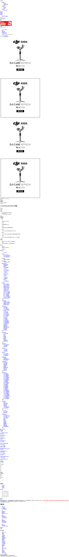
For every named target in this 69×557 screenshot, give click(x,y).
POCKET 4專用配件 (6, 284)
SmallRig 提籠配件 (6, 320)
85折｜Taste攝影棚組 (6, 295)
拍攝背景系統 (4, 401)
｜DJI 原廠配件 (6, 277)
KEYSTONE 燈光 (6, 313)
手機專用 (5, 266)
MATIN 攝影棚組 (6, 380)
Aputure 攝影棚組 (6, 373)
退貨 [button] (5, 16)
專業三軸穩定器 (6, 264)
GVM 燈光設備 (6, 311)
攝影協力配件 (5, 346)
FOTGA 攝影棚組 (6, 374)
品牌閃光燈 (3, 348)
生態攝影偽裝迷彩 (6, 426)
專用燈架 (5, 338)
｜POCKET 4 (5, 268)
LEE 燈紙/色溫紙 (6, 333)
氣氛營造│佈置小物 (6, 304)
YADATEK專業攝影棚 (7, 395)
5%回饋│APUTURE (6, 288)
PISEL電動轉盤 (6, 385)
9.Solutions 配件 (4, 410)
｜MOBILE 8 (5, 272)
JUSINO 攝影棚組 (6, 378)
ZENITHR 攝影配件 (6, 398)
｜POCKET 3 (5, 269)
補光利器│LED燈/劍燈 (7, 302)
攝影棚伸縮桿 (5, 412)
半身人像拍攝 (5, 362)
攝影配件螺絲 (5, 425)
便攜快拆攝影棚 (6, 367)
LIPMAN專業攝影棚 (6, 379)
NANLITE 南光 (6, 316)
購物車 (1, 12)
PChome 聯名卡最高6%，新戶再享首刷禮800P (8, 243)
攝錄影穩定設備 (4, 263)
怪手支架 (5, 420)
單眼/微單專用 (6, 265)
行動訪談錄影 (5, 364)
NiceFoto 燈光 (5, 317)
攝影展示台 (5, 424)
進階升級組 (5, 369)
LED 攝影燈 (5, 324)
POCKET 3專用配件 (6, 270)
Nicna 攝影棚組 (6, 381)
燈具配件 (5, 336)
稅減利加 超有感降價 (6, 287)
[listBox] (34, 472)
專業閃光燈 (3, 352)
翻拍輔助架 (5, 422)
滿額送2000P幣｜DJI (6, 286)
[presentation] (34, 77)
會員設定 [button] (7, 16)
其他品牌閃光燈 (6, 355)
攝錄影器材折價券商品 (7, 259)
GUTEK (5, 310)
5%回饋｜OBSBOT (6, 290)
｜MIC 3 (5, 276)
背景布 (4, 402)
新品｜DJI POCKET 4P (7, 283)
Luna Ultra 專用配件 (6, 281)
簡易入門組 (5, 368)
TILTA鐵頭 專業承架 (6, 321)
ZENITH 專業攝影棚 (6, 397)
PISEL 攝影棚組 (6, 384)
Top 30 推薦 (5, 252)
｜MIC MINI (5, 275)
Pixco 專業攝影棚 (6, 386)
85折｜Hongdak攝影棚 (7, 292)
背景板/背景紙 (6, 403)
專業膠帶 (5, 421)
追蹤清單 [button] (3, 16)
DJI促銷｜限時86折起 (7, 285)
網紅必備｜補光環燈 (6, 301)
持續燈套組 (5, 365)
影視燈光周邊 (4, 332)
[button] (34, 5)
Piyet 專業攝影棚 (6, 387)
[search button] (0, 28)
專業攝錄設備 (4, 343)
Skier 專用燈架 (6, 319)
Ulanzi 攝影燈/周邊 (6, 322)
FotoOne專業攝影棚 (6, 375)
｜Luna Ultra (5, 280)
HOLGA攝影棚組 (6, 376)
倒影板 (4, 419)
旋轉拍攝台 (5, 423)
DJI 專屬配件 (5, 278)
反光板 (4, 335)
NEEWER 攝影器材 (6, 344)
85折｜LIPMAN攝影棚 (7, 293)
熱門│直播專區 (4, 300)
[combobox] (34, 27)
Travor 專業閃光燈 (6, 354)
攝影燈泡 (5, 339)
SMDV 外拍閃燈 (6, 353)
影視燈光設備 (4, 306)
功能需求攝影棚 (4, 361)
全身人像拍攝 (5, 363)
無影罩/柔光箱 (6, 340)
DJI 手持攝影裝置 (6, 267)
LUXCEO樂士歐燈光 (6, 314)
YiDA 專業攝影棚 (6, 396)
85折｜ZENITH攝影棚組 (7, 297)
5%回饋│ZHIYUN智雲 (7, 291)
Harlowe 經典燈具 (6, 312)
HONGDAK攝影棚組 (6, 377)
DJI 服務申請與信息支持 (10, 500)
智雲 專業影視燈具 (6, 323)
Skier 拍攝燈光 (6, 318)
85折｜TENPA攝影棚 (6, 296)
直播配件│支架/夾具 (6, 303)
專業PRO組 (5, 370)
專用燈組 (5, 337)
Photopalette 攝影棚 (6, 383)
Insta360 (5, 279)
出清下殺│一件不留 (6, 298)
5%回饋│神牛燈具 (6, 289)
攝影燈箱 (5, 366)
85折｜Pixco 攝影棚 (6, 294)
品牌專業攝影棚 (4, 372)
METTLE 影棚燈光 (6, 315)
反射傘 (4, 334)
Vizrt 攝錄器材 (5, 345)
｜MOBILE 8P (5, 271)
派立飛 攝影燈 (6, 307)
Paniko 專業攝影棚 (6, 382)
